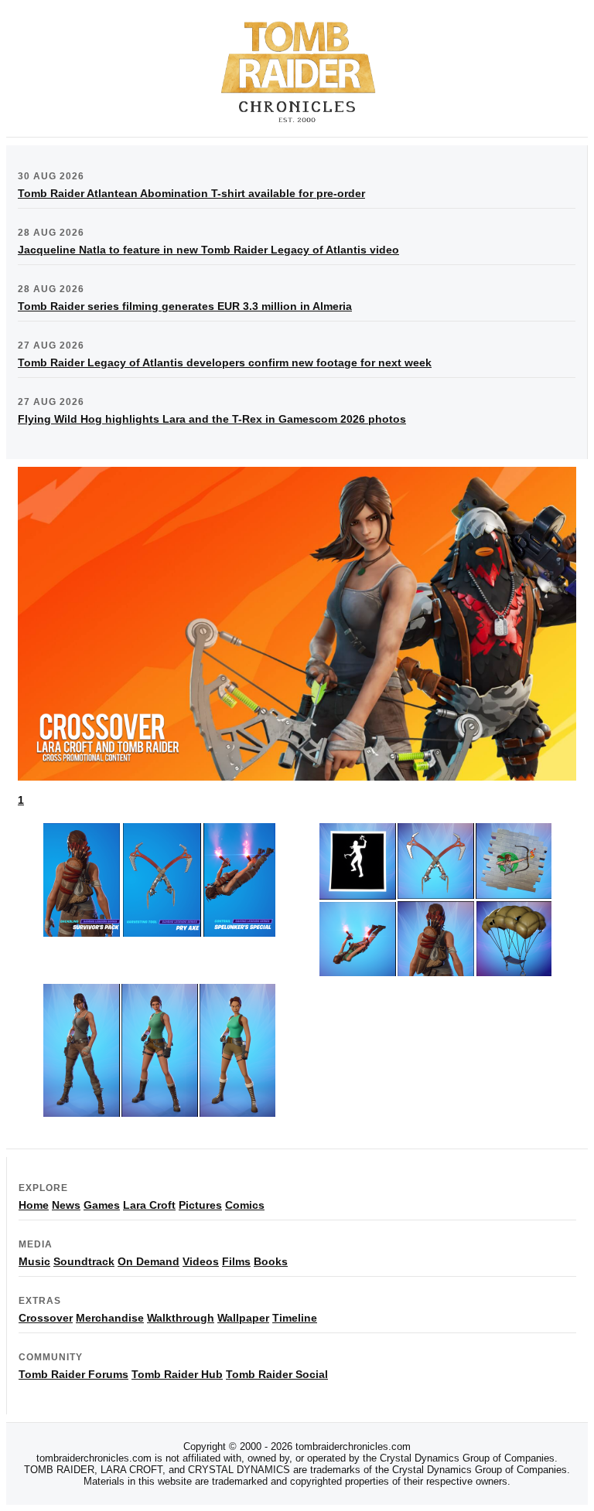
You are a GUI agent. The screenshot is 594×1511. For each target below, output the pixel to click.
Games (102, 1205)
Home (34, 1205)
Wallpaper (243, 1318)
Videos (201, 1261)
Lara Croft (149, 1205)
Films (236, 1261)
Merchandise (110, 1318)
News (66, 1205)
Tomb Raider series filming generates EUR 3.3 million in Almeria (185, 306)
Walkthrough (180, 1318)
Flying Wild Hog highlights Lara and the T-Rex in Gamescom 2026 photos (212, 419)
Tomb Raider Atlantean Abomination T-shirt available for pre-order (191, 193)
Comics (245, 1205)
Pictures (200, 1205)
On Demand (148, 1261)
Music (34, 1261)
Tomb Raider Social (277, 1374)
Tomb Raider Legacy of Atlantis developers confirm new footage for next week (225, 362)
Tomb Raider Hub (177, 1374)
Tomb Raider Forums (73, 1374)
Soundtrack (83, 1261)
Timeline (294, 1318)
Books (271, 1261)
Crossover (46, 1318)
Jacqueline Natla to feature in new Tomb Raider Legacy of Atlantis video (208, 249)
